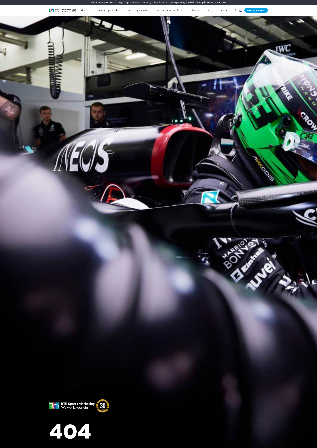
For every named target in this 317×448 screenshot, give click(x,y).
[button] (240, 10)
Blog (210, 10)
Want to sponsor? (256, 10)
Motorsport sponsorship (168, 10)
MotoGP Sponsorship (138, 10)
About (84, 10)
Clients (194, 10)
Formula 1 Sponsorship (108, 10)
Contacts (225, 10)
